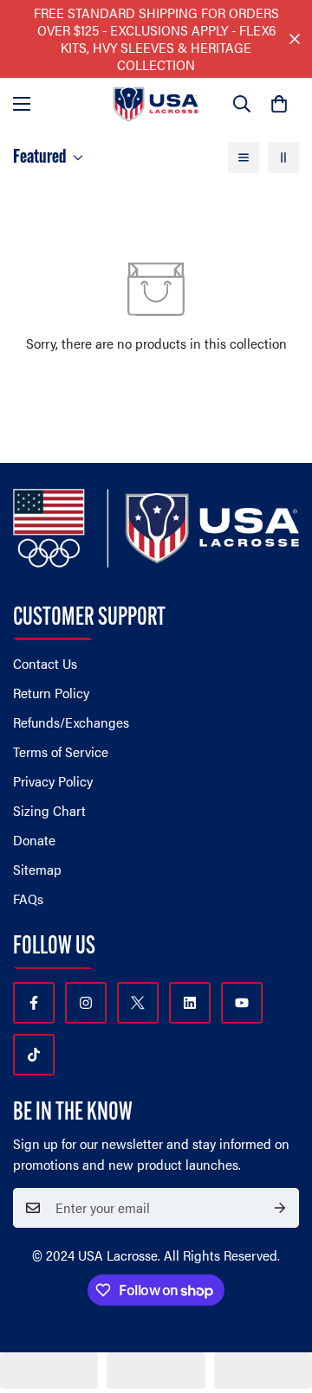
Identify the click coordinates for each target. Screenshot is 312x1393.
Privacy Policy (53, 781)
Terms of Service (60, 751)
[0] (279, 104)
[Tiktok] (34, 1054)
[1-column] (243, 157)
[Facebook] (34, 1003)
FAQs (28, 898)
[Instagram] (86, 1003)
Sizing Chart (49, 810)
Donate (34, 840)
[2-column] (283, 157)
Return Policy (51, 693)
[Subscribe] (280, 1208)
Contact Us (45, 663)
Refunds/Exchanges (71, 722)
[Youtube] (242, 1003)
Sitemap (37, 869)
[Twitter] (138, 1003)
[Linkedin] (190, 1003)
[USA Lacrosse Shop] (156, 104)
